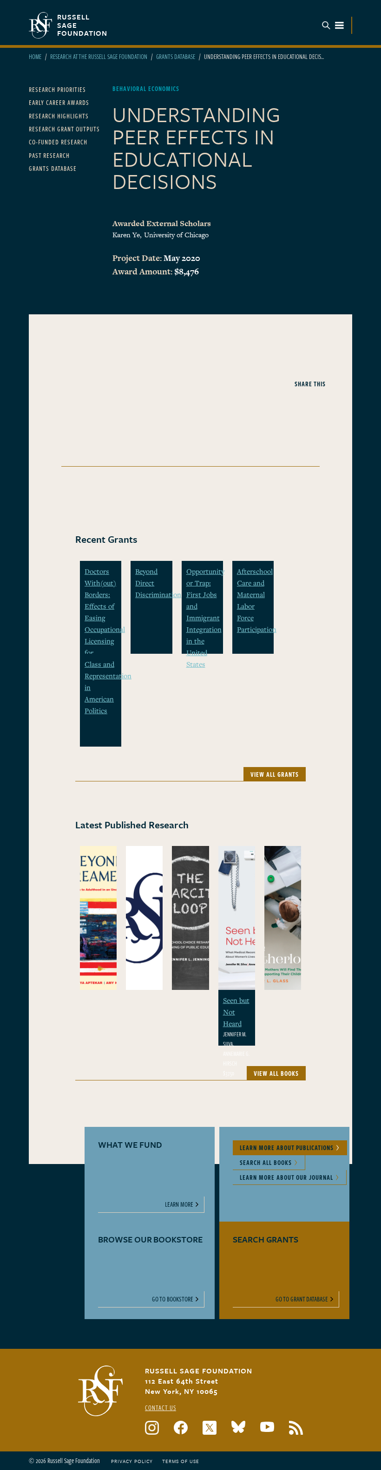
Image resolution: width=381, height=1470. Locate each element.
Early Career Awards (59, 102)
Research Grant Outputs (64, 129)
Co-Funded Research (58, 142)
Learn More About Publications (287, 1147)
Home (35, 56)
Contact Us (160, 1407)
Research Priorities (57, 89)
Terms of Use (180, 1461)
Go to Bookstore (172, 1299)
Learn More (179, 1204)
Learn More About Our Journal (286, 1177)
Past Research (49, 155)
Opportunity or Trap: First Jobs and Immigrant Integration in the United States (205, 617)
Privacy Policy (132, 1461)
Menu (333, 25)
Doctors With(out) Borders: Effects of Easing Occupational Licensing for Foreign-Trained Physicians (105, 629)
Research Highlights (59, 116)
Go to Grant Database (302, 1299)
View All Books (276, 1073)
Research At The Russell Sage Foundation (98, 56)
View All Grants (274, 774)
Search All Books (266, 1162)
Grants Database (175, 56)
